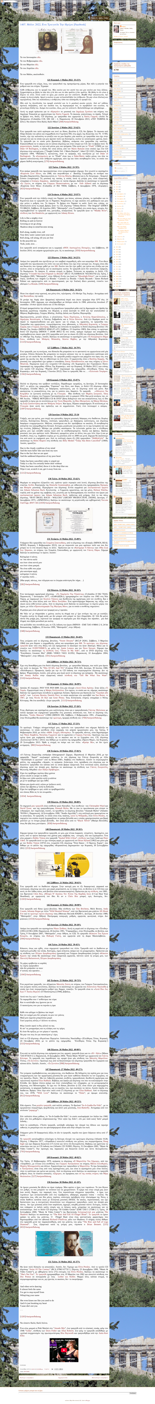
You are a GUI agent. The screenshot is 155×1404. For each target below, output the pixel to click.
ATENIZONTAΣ (120, 438)
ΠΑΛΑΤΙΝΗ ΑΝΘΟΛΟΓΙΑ (121, 134)
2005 (117, 286)
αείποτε (25, 7)
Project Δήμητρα (118, 97)
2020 (117, 249)
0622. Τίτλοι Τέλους (119, 351)
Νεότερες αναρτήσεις (27, 1378)
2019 (117, 252)
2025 (117, 184)
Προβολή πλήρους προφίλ (121, 36)
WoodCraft (116, 103)
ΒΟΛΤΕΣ (116, 111)
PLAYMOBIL (117, 91)
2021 (117, 247)
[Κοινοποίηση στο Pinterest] (62, 1369)
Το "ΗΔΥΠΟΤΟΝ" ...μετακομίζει (127, 498)
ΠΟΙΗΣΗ (116, 137)
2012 (117, 269)
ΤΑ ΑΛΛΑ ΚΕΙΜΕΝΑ (120, 148)
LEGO (115, 86)
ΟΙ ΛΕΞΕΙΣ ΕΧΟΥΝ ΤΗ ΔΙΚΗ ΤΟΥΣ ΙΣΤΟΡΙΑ (124, 542)
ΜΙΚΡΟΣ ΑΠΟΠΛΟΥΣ (120, 536)
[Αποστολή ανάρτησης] (52, 1369)
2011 (117, 271)
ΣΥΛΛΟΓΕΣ (117, 146)
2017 (117, 257)
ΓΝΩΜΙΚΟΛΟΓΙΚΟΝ (119, 530)
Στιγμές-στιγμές (120, 459)
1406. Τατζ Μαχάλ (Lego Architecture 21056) (124, 219)
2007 (117, 281)
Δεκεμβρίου (120, 194)
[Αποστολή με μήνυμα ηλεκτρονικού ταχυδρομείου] (55, 1369)
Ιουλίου (119, 206)
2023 (117, 189)
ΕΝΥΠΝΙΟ (116, 120)
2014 (117, 264)
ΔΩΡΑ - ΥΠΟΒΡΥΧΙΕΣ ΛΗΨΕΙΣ (122, 527)
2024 (117, 187)
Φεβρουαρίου (121, 241)
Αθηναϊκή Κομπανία (88, 324)
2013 (117, 266)
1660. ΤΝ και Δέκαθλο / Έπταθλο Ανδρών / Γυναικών (127, 401)
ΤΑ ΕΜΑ (116, 151)
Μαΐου (119, 211)
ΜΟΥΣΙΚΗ (26, 1371)
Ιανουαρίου (120, 244)
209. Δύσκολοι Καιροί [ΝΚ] (127, 325)
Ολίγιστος (119, 457)
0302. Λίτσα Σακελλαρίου (125, 299)
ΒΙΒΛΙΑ (116, 108)
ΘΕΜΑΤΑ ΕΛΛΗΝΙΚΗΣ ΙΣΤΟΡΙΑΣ (123, 533)
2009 (117, 276)
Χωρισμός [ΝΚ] (125, 388)
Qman (115, 100)
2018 (117, 254)
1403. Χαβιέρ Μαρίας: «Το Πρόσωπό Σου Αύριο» (123, 232)
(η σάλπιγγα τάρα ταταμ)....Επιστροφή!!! (128, 441)
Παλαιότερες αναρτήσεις (100, 1378)
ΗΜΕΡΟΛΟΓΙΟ (118, 126)
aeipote (124, 26)
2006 (117, 284)
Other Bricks (117, 88)
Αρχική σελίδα (62, 1378)
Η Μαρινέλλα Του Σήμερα (86, 1161)
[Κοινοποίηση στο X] (59, 1369)
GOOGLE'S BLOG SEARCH (121, 546)
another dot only (127, 468)
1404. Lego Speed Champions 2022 (122, 227)
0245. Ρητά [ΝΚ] (125, 362)
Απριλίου (120, 236)
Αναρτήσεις (119, 168)
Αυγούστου (120, 203)
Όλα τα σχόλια (120, 171)
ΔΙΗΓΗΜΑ (116, 117)
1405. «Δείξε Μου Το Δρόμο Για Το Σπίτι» (123, 223)
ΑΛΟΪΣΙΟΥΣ (117, 106)
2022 (117, 192)
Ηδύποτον (118, 497)
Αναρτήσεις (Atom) (67, 1382)
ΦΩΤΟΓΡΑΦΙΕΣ (118, 157)
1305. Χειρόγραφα (126, 376)
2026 (117, 182)
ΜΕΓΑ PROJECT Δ (119, 128)
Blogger (88, 1400)
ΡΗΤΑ (115, 143)
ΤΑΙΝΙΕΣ (116, 154)
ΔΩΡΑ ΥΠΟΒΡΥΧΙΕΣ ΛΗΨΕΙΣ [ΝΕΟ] (124, 524)
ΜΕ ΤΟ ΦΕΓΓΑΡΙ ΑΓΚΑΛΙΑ (124, 467)
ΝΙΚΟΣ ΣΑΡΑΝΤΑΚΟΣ (120, 539)
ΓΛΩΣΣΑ (116, 114)
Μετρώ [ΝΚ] (124, 338)
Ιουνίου (119, 208)
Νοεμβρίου (120, 196)
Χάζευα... (125, 481)
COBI (115, 80)
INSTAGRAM (117, 83)
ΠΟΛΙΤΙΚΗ (117, 140)
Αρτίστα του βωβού (121, 479)
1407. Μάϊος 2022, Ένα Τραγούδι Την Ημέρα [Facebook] (53, 24)
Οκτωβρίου (120, 199)
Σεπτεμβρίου (121, 201)
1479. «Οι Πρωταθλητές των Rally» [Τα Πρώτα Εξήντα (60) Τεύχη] (127, 417)
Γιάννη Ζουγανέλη (98, 767)
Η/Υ (115, 123)
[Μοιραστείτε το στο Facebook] (60, 1369)
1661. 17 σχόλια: (125, 312)
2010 (117, 274)
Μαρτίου (120, 239)
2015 (117, 262)
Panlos (115, 94)
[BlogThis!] (57, 1369)
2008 (117, 279)
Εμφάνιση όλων (131, 514)
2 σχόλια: (47, 1369)
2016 (117, 259)
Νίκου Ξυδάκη (60, 928)
